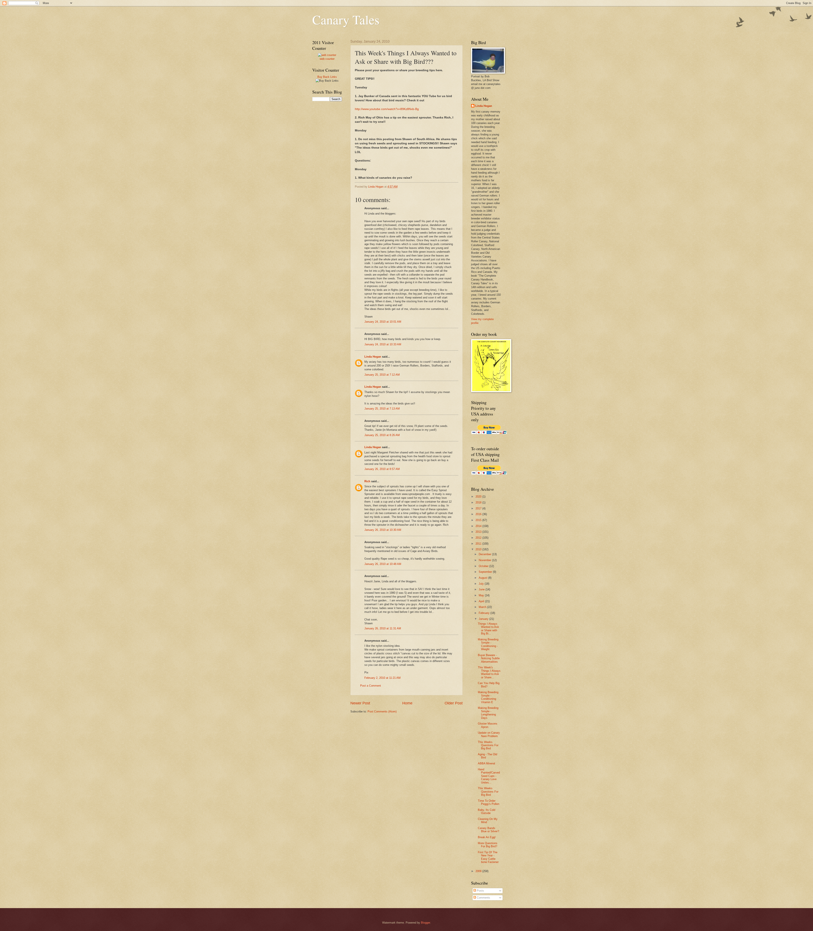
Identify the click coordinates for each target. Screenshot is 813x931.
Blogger (425, 922)
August (483, 577)
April (482, 601)
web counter (327, 58)
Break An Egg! (487, 837)
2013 (479, 531)
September (486, 571)
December (485, 554)
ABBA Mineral (486, 763)
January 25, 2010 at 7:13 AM (382, 408)
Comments (483, 897)
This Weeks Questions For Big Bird (488, 745)
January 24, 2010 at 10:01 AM (382, 321)
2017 (479, 508)
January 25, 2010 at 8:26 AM (382, 435)
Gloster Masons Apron (487, 725)
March (483, 607)
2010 (479, 549)
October (484, 566)
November (485, 560)
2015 (479, 520)
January (484, 618)
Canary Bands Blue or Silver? (488, 829)
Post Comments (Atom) (382, 711)
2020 (479, 496)
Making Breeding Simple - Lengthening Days (488, 712)
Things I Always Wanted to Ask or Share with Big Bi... (488, 628)
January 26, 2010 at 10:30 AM (382, 529)
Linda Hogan (372, 356)
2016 (479, 514)
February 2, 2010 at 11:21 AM (382, 677)
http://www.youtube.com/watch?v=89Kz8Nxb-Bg (387, 109)
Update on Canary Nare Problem (489, 734)
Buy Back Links (327, 76)
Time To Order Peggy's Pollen (488, 802)
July (482, 583)
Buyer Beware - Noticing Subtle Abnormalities (489, 658)
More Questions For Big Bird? (487, 845)
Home (407, 703)
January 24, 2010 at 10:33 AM (382, 344)
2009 (479, 871)
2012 (479, 537)
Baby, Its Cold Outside (486, 811)
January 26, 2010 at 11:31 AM (382, 628)
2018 (479, 502)
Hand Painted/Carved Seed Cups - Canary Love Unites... (489, 776)
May (482, 595)
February (484, 613)
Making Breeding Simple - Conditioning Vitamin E (488, 697)
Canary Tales (345, 19)
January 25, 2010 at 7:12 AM (382, 374)
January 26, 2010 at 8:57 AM (382, 469)
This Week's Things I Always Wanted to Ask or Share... (489, 672)
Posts (480, 890)
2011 (479, 543)
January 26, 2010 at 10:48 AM (382, 564)
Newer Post (360, 703)
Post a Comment (370, 685)
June (482, 589)
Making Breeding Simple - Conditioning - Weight (488, 644)
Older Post (454, 703)
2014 (479, 526)
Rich (367, 481)
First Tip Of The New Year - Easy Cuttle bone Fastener (488, 857)
